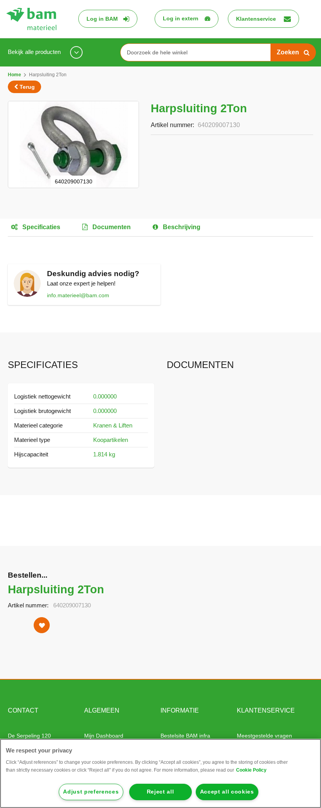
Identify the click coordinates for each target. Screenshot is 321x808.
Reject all (160, 792)
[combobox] (198, 52)
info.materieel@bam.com (78, 295)
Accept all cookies (227, 792)
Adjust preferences (91, 792)
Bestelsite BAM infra (185, 736)
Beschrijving (180, 227)
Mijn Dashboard (103, 736)
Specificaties (40, 227)
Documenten (111, 227)
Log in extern (180, 18)
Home (14, 74)
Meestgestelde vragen (264, 736)
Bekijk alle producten (35, 51)
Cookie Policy (251, 770)
